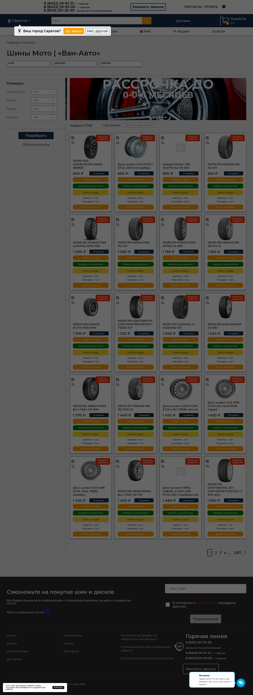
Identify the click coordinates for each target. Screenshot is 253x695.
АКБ (11, 63)
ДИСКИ (60, 63)
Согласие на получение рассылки (147, 658)
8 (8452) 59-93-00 (59, 7)
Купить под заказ (90, 207)
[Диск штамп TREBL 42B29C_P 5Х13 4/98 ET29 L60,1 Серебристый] (180, 470)
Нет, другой (97, 31)
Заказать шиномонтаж (90, 186)
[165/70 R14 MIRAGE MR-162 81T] (225, 147)
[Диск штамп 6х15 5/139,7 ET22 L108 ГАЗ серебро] (135, 147)
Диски (12, 643)
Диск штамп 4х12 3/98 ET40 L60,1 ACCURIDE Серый (223, 406)
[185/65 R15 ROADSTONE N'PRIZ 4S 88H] (180, 229)
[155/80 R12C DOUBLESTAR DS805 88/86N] (91, 147)
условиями (206, 603)
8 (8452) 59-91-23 (59, 3)
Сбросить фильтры (36, 144)
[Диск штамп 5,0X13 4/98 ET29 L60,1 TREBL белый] (180, 389)
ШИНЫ (106, 63)
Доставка (183, 21)
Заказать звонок (148, 7)
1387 (237, 553)
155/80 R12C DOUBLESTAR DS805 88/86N (87, 164)
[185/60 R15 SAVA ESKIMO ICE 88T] (225, 307)
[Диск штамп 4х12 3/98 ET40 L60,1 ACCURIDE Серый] (225, 389)
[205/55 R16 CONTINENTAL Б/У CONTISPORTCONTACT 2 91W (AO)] (225, 470)
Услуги (218, 31)
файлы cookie (34, 685)
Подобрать (36, 135)
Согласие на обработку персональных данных (139, 637)
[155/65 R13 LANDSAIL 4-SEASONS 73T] (180, 307)
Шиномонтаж (17, 651)
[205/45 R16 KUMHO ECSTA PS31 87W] (91, 307)
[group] (158, 99)
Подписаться (205, 619)
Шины (11, 635)
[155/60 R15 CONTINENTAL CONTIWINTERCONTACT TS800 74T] (135, 307)
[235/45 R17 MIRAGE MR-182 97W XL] (135, 389)
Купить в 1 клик (90, 179)
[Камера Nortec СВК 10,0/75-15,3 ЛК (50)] (180, 147)
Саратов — (91, 198)
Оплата (211, 6)
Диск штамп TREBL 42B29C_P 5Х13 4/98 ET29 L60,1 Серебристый (180, 491)
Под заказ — (90, 201)
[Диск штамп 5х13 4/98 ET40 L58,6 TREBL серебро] (91, 470)
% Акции (181, 31)
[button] (150, 117)
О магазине (73, 635)
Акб (147, 31)
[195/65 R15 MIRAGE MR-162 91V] (135, 229)
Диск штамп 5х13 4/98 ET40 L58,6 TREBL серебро (89, 491)
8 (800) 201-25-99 (59, 10)
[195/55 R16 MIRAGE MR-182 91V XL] (225, 229)
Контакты (193, 6)
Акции (69, 643)
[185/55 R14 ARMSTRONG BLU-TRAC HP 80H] (91, 389)
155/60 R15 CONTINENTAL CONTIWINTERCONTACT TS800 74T (135, 324)
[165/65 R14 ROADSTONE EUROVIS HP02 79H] (91, 229)
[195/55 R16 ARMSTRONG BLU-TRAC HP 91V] (135, 470)
